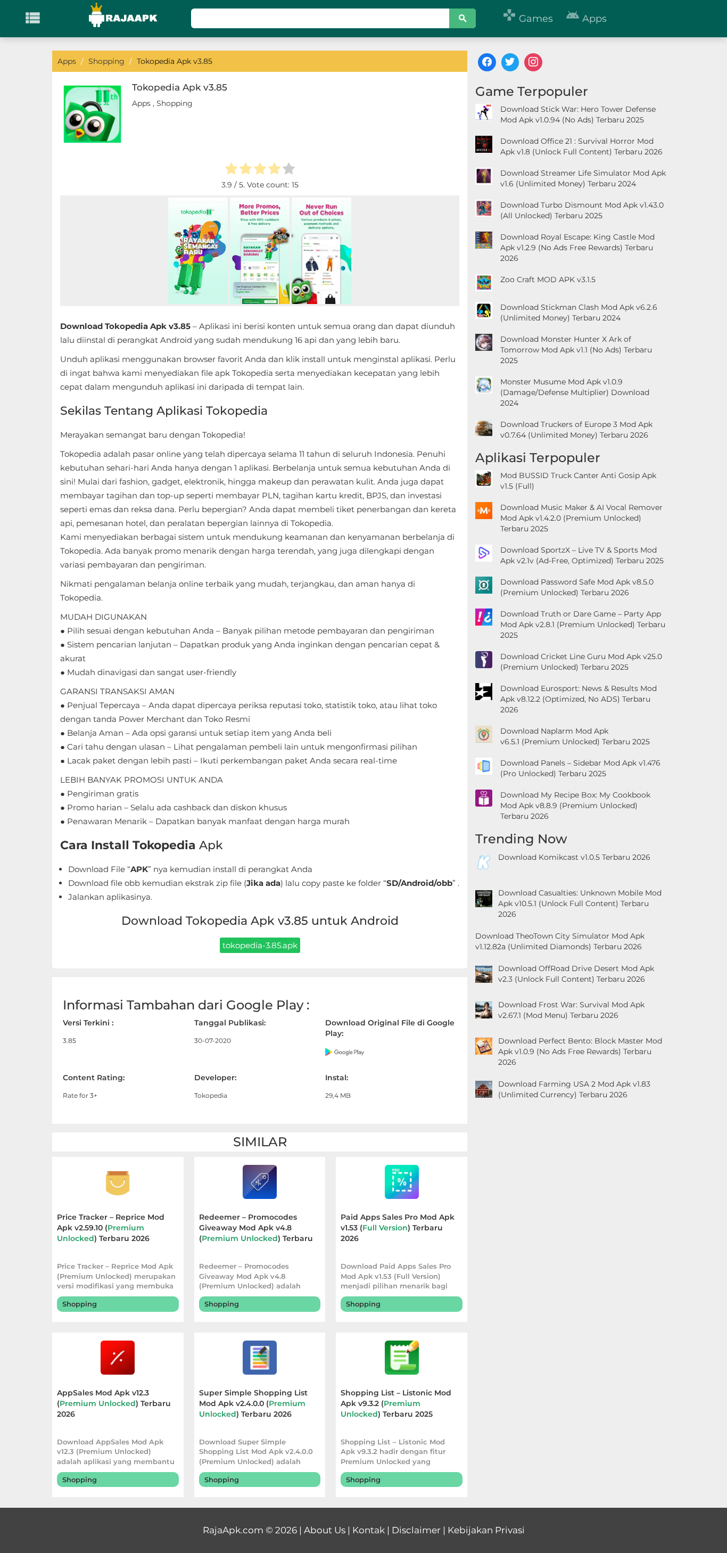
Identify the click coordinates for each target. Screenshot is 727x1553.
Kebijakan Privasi (486, 1530)
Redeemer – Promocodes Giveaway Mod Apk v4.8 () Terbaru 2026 (256, 1229)
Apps (586, 18)
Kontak (368, 1530)
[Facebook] (487, 62)
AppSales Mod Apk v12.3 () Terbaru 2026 (114, 1403)
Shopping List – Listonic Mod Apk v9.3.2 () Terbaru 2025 (396, 1403)
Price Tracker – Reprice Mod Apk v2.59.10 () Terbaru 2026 (110, 1227)
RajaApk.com (233, 1530)
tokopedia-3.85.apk (260, 945)
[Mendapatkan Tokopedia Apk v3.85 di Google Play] (345, 1051)
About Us (324, 1530)
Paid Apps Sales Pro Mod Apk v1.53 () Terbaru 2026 (398, 1227)
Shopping (174, 103)
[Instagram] (533, 62)
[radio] (231, 169)
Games (527, 18)
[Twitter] (510, 62)
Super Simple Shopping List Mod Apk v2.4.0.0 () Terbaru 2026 (253, 1403)
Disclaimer (416, 1530)
